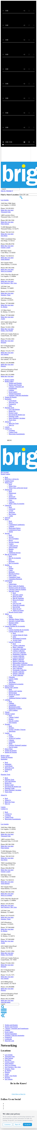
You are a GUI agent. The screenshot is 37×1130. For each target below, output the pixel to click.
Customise (7, 1124)
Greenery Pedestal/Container (18, 745)
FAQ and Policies (14, 409)
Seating (7, 565)
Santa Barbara (5, 259)
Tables (7, 614)
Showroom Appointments (17, 434)
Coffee (11, 516)
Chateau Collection (19, 651)
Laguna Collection (18, 656)
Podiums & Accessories (16, 684)
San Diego (4, 235)
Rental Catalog (9, 379)
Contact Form (13, 432)
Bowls (11, 540)
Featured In (12, 404)
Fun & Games (13, 747)
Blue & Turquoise (18, 598)
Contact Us (8, 429)
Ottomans (12, 677)
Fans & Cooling (14, 721)
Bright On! (12, 411)
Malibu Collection (18, 659)
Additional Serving (15, 552)
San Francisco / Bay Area (9, 283)
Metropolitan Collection (20, 663)
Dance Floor (9, 749)
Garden (7, 733)
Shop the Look (13, 402)
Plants (10, 743)
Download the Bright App (17, 414)
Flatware (7, 517)
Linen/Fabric (9, 580)
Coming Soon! (9, 481)
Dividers (7, 724)
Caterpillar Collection (19, 649)
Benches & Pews (14, 573)
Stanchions (12, 731)
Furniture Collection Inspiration (18, 395)
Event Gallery (13, 392)
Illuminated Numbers (15, 708)
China (10, 495)
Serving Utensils (14, 542)
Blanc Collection (18, 647)
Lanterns (11, 526)
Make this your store (7, 210)
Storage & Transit (14, 694)
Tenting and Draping (15, 383)
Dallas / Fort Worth (7, 330)
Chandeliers (12, 705)
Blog (10, 406)
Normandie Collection (19, 670)
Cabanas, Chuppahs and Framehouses (16, 387)
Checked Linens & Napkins (17, 589)
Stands (11, 531)
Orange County (5, 247)
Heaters (11, 719)
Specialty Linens (14, 591)
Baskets (11, 549)
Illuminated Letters (14, 707)
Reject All (17, 1124)
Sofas (14, 637)
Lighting (11, 390)
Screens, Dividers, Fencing (17, 729)
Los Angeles (5, 200)
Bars (10, 559)
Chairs (11, 570)
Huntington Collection (20, 654)
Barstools (12, 572)
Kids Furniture (9, 686)
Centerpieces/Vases (15, 530)
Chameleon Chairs (14, 577)
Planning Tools (9, 407)
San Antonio (5, 354)
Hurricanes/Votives (15, 528)
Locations (12, 430)
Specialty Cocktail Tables (16, 621)
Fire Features (13, 722)
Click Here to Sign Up (18, 1094)
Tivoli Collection (18, 675)
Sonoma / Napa (5, 295)
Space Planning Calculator (17, 418)
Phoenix (3, 366)
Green (14, 602)
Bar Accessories (14, 563)
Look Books (12, 400)
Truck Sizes (12, 420)
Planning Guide (13, 416)
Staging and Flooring (15, 385)
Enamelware (12, 498)
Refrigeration (13, 693)
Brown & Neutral (18, 600)
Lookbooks (8, 1039)
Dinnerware (8, 489)
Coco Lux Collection (19, 652)
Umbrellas (12, 742)
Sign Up (11, 425)
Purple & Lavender (19, 605)
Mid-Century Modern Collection (23, 665)
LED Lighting (13, 710)
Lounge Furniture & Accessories (15, 626)
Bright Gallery (5, 755)
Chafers (11, 544)
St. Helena (4, 307)
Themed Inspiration (15, 393)
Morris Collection (18, 666)
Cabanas (11, 740)
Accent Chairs (17, 640)
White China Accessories (16, 503)
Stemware (12, 512)
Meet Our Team (14, 423)
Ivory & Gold (17, 603)
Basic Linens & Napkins (16, 586)
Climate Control (10, 714)
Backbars (12, 561)
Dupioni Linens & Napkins (17, 587)
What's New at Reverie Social (18, 488)
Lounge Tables (13, 679)
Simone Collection (18, 673)
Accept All (27, 1124)
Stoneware (12, 496)
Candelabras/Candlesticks (17, 524)
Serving (7, 533)
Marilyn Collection (18, 661)
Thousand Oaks (6, 212)
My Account (5, 472)
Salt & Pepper (13, 547)
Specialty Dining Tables (16, 619)
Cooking (11, 696)
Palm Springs (5, 224)
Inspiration (8, 399)
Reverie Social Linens (15, 612)
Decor (7, 519)
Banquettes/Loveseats (19, 638)
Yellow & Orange (18, 610)
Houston (3, 342)
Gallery (9, 381)
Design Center (13, 413)
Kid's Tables (12, 624)
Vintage (7, 712)
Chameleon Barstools (15, 579)
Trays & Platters (14, 538)
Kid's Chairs (12, 575)
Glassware (8, 505)
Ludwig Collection (18, 658)
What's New (8, 482)
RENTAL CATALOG (12, 479)
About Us (8, 421)
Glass (10, 500)
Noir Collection (17, 668)
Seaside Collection (18, 672)
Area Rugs (12, 682)
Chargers (11, 502)
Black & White (17, 596)
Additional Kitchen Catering (17, 698)
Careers (7, 427)
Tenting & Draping (11, 397)
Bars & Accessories (11, 554)
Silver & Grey (17, 609)
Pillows (11, 680)
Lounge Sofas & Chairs (16, 631)
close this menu (5, 1002)
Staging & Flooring (11, 752)
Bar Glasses (12, 514)
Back (6, 477)
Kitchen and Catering (11, 687)
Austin (3, 319)
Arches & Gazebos (15, 738)
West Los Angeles (6, 271)
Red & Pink (16, 607)
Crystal (11, 510)
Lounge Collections (15, 642)
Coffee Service (13, 545)
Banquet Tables (13, 623)
